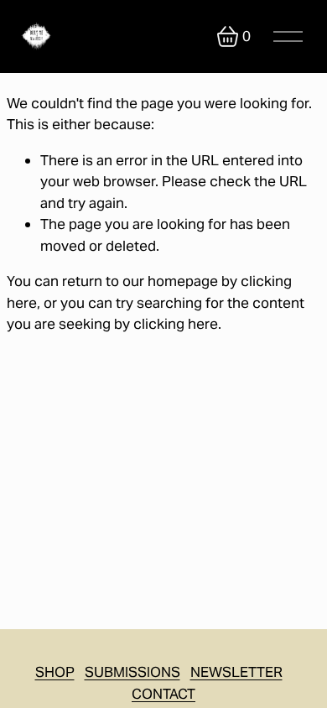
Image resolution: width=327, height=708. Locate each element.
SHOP (55, 672)
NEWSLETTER (236, 672)
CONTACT (163, 694)
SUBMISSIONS (132, 672)
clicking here (175, 324)
